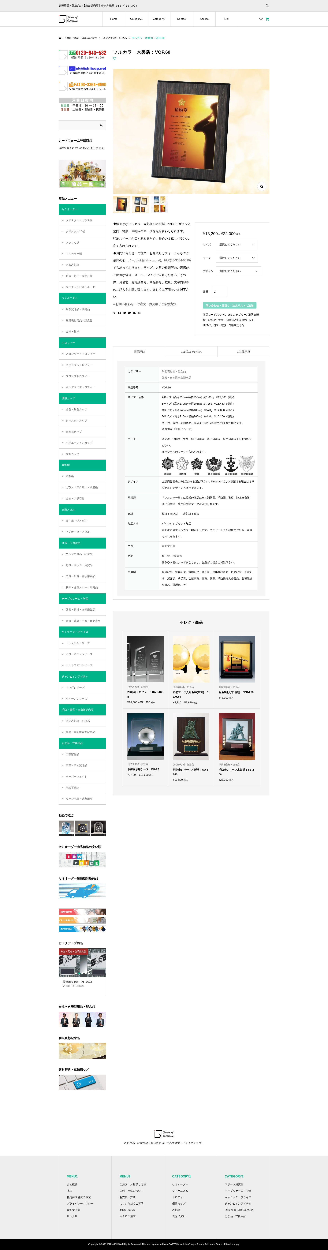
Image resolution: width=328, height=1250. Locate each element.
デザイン (208, 271)
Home (113, 18)
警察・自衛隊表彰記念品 (233, 319)
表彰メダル (178, 1216)
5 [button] (89, 973)
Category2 (159, 18)
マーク (207, 257)
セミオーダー (180, 1184)
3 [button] (82, 973)
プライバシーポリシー (80, 1203)
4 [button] (85, 973)
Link (226, 18)
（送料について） (183, 429)
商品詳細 (139, 351)
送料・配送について (132, 1190)
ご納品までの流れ (191, 351)
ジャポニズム (180, 1190)
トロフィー (178, 1197)
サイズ (207, 244)
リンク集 (72, 1216)
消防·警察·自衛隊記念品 (239, 1209)
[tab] (139, 351)
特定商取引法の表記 (79, 1197)
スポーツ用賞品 (234, 1184)
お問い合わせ (128, 1209)
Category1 (136, 18)
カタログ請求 (128, 1216)
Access (204, 18)
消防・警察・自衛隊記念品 (228, 325)
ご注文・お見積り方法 (133, 1184)
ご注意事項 (243, 351)
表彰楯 (176, 1209)
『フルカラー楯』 (172, 497)
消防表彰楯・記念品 (174, 371)
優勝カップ (178, 1203)
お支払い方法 (128, 1197)
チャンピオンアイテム (238, 1203)
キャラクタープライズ (238, 1197)
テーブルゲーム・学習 (238, 1190)
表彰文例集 (168, 546)
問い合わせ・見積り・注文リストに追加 (230, 305)
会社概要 (72, 1184)
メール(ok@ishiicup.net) (144, 260)
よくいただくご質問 (132, 1203)
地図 (69, 1190)
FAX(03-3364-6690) (177, 260)
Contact (181, 18)
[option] (82, 969)
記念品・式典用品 (235, 1216)
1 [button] (76, 973)
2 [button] (79, 973)
